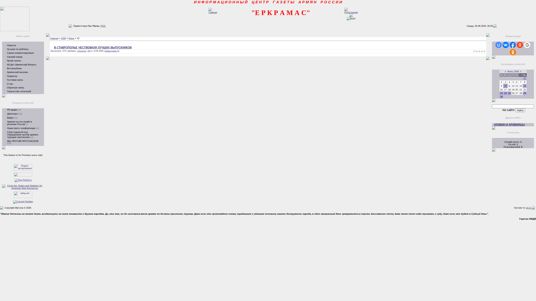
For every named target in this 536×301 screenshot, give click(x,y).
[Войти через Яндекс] (520, 45)
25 (509, 93)
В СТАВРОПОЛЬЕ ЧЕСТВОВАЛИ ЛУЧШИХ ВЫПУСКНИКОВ (93, 47)
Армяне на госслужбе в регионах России (19, 122)
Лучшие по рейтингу (17, 49)
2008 (63, 38)
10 (505, 86)
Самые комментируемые (20, 53)
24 (505, 93)
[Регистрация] (351, 12)
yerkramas (81, 51)
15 (524, 86)
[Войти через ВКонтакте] (505, 45)
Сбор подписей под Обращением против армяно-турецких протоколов (23, 134)
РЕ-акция (12, 109)
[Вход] (351, 18)
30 (501, 97)
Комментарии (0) (112, 51)
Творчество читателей (19, 91)
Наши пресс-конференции (21, 128)
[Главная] (213, 12)
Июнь (71, 38)
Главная (54, 38)
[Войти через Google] (527, 45)
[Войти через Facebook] (513, 45)
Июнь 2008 (513, 71)
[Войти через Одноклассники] (513, 52)
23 (501, 93)
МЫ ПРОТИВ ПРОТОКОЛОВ (22, 141)
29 (524, 93)
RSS (103, 26)
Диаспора (12, 113)
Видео (10, 117)
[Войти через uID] (498, 45)
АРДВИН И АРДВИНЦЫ (509, 124)
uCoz (528, 208)
